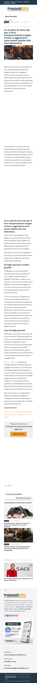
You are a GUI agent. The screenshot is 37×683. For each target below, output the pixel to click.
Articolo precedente (14, 494)
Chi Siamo (6, 1)
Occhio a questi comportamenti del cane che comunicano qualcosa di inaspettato (17, 548)
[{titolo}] (18, 12)
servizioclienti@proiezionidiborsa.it (16, 668)
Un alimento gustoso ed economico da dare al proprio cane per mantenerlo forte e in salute (18, 414)
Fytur (28, 681)
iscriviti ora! (18, 434)
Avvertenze (19, 1)
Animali (10, 20)
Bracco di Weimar (11, 362)
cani (9, 485)
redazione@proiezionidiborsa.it (15, 655)
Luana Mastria (15, 22)
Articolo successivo (23, 498)
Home (5, 20)
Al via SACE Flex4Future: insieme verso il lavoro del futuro (18, 579)
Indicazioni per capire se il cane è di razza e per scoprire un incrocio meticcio (17, 525)
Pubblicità (26, 1)
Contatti (13, 1)
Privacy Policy (21, 677)
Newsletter (7, 3)
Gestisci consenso (10, 677)
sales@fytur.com (10, 661)
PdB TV (13, 3)
